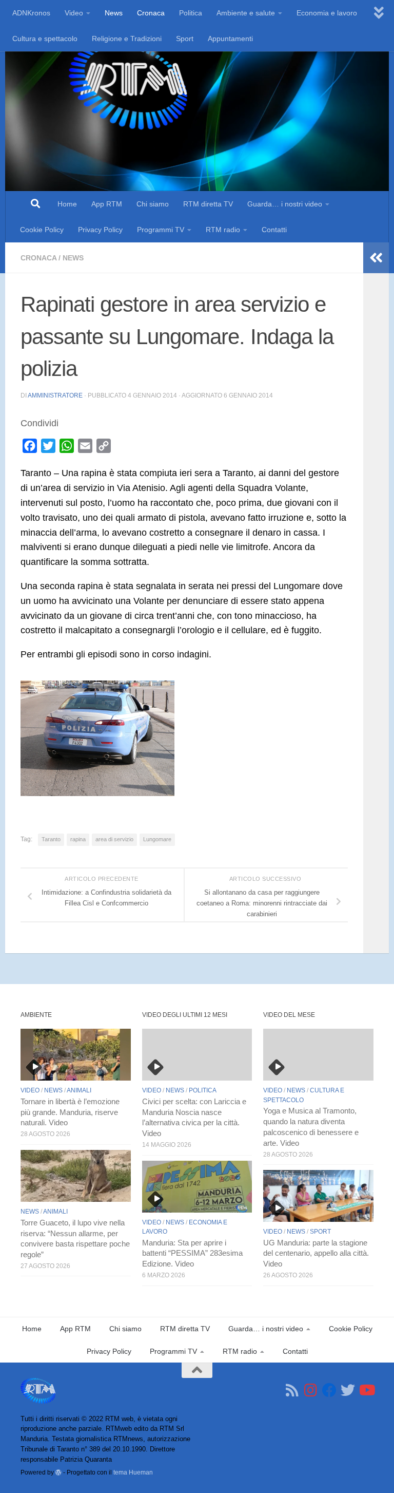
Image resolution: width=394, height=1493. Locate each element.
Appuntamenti (230, 38)
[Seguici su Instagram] (311, 1390)
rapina (78, 839)
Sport (184, 38)
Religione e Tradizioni (127, 38)
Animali (79, 1090)
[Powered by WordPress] (58, 1472)
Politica (190, 13)
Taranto (51, 839)
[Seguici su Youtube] (366, 1390)
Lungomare (157, 839)
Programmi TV (160, 229)
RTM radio (223, 229)
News (114, 13)
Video (74, 13)
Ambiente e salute (245, 13)
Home (67, 204)
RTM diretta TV (208, 204)
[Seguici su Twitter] (348, 1390)
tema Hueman (133, 1472)
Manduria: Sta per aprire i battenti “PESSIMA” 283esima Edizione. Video (192, 1254)
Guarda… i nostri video (284, 204)
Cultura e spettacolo (44, 38)
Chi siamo (152, 204)
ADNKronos (31, 13)
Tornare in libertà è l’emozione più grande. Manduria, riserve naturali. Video (70, 1112)
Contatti (274, 229)
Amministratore (55, 395)
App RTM (106, 204)
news (73, 258)
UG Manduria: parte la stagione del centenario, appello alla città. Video (316, 1254)
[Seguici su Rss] (292, 1390)
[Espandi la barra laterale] (376, 257)
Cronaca (151, 13)
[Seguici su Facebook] (329, 1390)
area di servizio (114, 839)
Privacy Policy (100, 229)
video (30, 1090)
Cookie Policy (42, 229)
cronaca (38, 258)
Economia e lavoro (327, 13)
